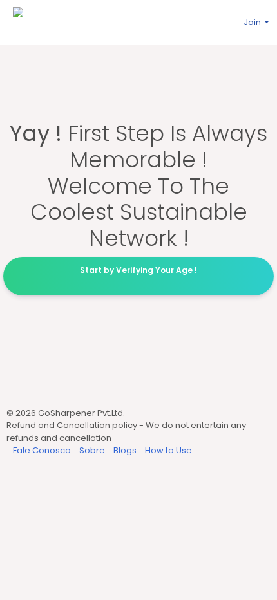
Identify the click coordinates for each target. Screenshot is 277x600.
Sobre (93, 450)
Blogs (125, 450)
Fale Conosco (43, 450)
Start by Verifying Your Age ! (138, 270)
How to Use (168, 450)
